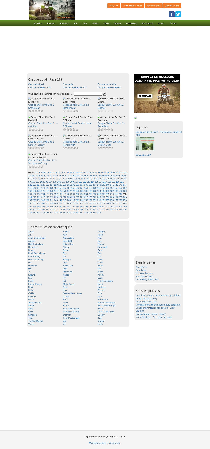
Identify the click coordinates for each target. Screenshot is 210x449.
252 (95, 200)
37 (36, 175)
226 (82, 197)
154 (69, 188)
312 (56, 209)
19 (80, 172)
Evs (99, 253)
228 (91, 197)
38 (39, 175)
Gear (100, 259)
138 (99, 185)
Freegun (67, 259)
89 (97, 178)
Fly (64, 256)
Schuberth (103, 299)
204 (86, 194)
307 (35, 209)
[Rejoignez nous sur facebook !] (172, 14)
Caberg (66, 247)
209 (108, 194)
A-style (66, 231)
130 (65, 185)
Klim (30, 278)
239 (39, 200)
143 (121, 185)
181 (86, 191)
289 (56, 206)
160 (95, 188)
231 (103, 197)
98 (125, 178)
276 (99, 203)
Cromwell (102, 247)
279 (112, 203)
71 (42, 178)
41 (48, 175)
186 (108, 191)
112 (85, 182)
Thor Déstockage (71, 318)
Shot (30, 311)
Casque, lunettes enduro (75, 87)
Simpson (32, 315)
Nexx (30, 287)
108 (68, 182)
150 (52, 188)
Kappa (66, 275)
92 (106, 178)
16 (71, 172)
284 (35, 206)
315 (69, 209)
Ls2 (65, 281)
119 (114, 182)
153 (65, 188)
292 (69, 206)
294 (78, 206)
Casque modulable (107, 84)
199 (65, 194)
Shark (66, 305)
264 (48, 203)
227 (86, 197)
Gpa (65, 262)
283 (30, 206)
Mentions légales (97, 443)
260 (30, 203)
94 (112, 178)
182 (91, 191)
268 (65, 203)
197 (56, 194)
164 (112, 188)
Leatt (30, 281)
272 (82, 203)
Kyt (64, 278)
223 (69, 197)
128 (56, 185)
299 (99, 206)
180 (82, 191)
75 (54, 178)
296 (86, 206)
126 (48, 185)
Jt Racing (67, 271)
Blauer (101, 244)
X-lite (100, 324)
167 (125, 188)
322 (99, 209)
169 (35, 191)
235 (121, 197)
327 (121, 209)
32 (120, 172)
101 (38, 182)
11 (56, 172)
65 (122, 175)
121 (122, 182)
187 (112, 191)
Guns (100, 262)
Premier (32, 296)
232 (108, 197)
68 (32, 178)
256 (112, 200)
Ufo (64, 321)
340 (78, 212)
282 (125, 203)
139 (103, 185)
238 (35, 200)
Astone (31, 241)
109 (72, 182)
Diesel (66, 250)
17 (74, 172)
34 (126, 172)
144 (125, 185)
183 (95, 191)
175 (60, 191)
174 (56, 191)
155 (73, 188)
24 (96, 172)
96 (119, 178)
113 (89, 182)
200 (69, 194)
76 (57, 178)
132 (73, 185)
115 (97, 182)
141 (112, 185)
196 (52, 194)
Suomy (101, 315)
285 (39, 206)
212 (121, 194)
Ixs (99, 268)
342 (86, 212)
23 (93, 172)
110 (76, 182)
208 (103, 194)
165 (116, 188)
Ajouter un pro (172, 5)
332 (43, 212)
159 (91, 188)
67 (29, 178)
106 (59, 182)
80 (69, 178)
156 (78, 188)
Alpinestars (68, 238)
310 (48, 209)
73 (48, 178)
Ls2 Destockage (105, 281)
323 (103, 209)
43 (54, 175)
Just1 (100, 271)
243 (56, 200)
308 (39, 209)
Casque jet (68, 84)
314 (65, 209)
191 (30, 194)
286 (43, 206)
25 (99, 172)
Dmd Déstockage (36, 253)
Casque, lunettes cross (39, 87)
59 (103, 175)
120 (118, 182)
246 (69, 200)
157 (82, 188)
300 (103, 206)
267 (60, 203)
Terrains (117, 23)
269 (69, 203)
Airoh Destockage (37, 238)
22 (89, 172)
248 (78, 200)
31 (117, 172)
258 (121, 200)
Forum (160, 23)
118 (109, 182)
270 (73, 203)
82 (75, 178)
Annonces (64, 23)
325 (112, 209)
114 (93, 182)
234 (116, 197)
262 (39, 203)
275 (95, 203)
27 (105, 172)
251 (91, 200)
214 (30, 197)
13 (62, 172)
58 (100, 175)
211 (116, 194)
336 (60, 212)
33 (123, 172)
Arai (100, 238)
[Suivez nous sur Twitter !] (178, 14)
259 (125, 200)
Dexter (31, 250)
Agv (65, 235)
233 (112, 197)
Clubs (106, 23)
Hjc (29, 268)
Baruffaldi (67, 241)
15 (68, 172)
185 (103, 191)
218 (48, 197)
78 (63, 178)
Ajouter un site (154, 5)
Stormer (67, 315)
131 (69, 185)
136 (91, 185)
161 (99, 188)
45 (60, 175)
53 (85, 175)
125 (43, 185)
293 (73, 206)
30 (114, 172)
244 (60, 200)
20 (83, 172)
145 (30, 188)
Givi (30, 262)
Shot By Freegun (71, 311)
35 (29, 175)
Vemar (101, 321)
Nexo (100, 284)
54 (88, 175)
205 (91, 194)
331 (39, 212)
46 (63, 175)
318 (82, 209)
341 (82, 212)
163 (108, 188)
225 (78, 197)
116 (101, 182)
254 (103, 200)
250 (86, 200)
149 (48, 188)
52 (82, 175)
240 (43, 200)
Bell (99, 241)
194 (43, 194)
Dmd (100, 250)
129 (60, 185)
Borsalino (32, 247)
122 (30, 185)
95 (115, 178)
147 (39, 188)
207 (99, 194)
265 (52, 203)
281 (121, 203)
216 (39, 197)
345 (99, 212)
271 (78, 203)
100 (33, 182)
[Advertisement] (105, 49)
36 (32, 175)
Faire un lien (114, 443)
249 (82, 200)
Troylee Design (35, 321)
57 (97, 175)
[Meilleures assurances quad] (157, 93)
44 (57, 175)
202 (78, 194)
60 (106, 175)
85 (85, 178)
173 (52, 191)
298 (95, 206)
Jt (29, 271)
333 (48, 212)
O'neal (101, 290)
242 (52, 200)
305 (125, 206)
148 (43, 188)
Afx (29, 235)
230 (99, 197)
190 (125, 191)
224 (73, 197)
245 (65, 200)
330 (35, 212)
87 (91, 178)
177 (69, 191)
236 (125, 197)
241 (48, 200)
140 (108, 185)
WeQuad (113, 5)
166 (121, 188)
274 (91, 203)
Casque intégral (36, 84)
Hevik (100, 265)
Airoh (100, 235)
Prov (100, 296)
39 (42, 175)
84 (82, 178)
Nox (65, 290)
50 (75, 175)
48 (69, 175)
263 (43, 203)
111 (81, 182)
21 (86, 172)
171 (43, 191)
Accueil (37, 23)
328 (125, 209)
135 (86, 185)
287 (48, 206)
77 (60, 178)
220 (56, 197)
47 (66, 175)
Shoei (100, 308)
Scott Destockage (106, 302)
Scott (65, 302)
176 (65, 191)
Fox (99, 256)
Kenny (101, 275)
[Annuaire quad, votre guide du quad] (52, 10)
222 (65, 197)
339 (73, 212)
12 (59, 172)
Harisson (32, 265)
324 (108, 209)
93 (109, 178)
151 (56, 188)
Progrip (66, 296)
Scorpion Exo (34, 302)
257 (116, 200)
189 (121, 191)
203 (82, 194)
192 (35, 194)
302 (112, 206)
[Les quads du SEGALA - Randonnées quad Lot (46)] (145, 143)
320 (90, 209)
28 (108, 172)
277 (103, 203)
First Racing (34, 256)
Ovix (100, 293)
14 (65, 172)
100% (31, 231)
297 (91, 206)
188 (116, 191)
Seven (31, 305)
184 (99, 191)
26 (102, 172)
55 (91, 175)
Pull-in (31, 299)
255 (108, 200)
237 (30, 200)
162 (103, 188)
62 (112, 175)
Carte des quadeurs (132, 5)
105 (55, 182)
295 (82, 206)
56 (94, 175)
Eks (65, 253)
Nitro (65, 287)
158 (86, 188)
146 (35, 188)
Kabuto (31, 275)
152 (60, 188)
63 (115, 175)
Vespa (31, 324)
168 (30, 191)
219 (52, 197)
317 (77, 209)
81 (72, 178)
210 (112, 194)
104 (51, 182)
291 (65, 206)
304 (121, 206)
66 (125, 175)
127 (52, 185)
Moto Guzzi (68, 284)
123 (35, 185)
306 (30, 209)
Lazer (100, 278)
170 (39, 191)
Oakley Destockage (72, 293)
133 (78, 185)
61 (109, 175)
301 (108, 206)
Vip (64, 324)
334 (52, 212)
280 (116, 203)
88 (94, 178)
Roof (65, 299)
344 (95, 212)
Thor (30, 318)
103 (46, 182)
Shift (30, 308)
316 (73, 209)
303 (116, 206)
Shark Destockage (107, 305)
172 (48, 191)
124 (39, 185)
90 (100, 178)
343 (91, 212)
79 (66, 178)
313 (60, 209)
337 (65, 212)
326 (116, 209)
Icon (65, 268)
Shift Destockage (71, 308)
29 (111, 172)
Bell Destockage (36, 244)
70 (39, 178)
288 (52, 206)
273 (86, 203)
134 (82, 185)
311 (52, 209)
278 (108, 203)
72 (45, 178)
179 (78, 191)
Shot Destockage (106, 311)
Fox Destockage (36, 259)
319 (86, 209)
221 (60, 197)
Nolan (31, 290)
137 (95, 185)
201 (73, 194)
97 (122, 178)
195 (48, 194)
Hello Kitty (68, 265)
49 (72, 175)
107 (63, 182)
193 (39, 194)
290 (60, 206)
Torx (100, 318)
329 (30, 212)
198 (60, 194)
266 (56, 203)
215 (35, 197)
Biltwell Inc (68, 244)
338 (69, 212)
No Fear (102, 287)
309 (43, 209)
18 (77, 172)
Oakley (31, 293)
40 (45, 175)
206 (95, 194)
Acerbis (101, 231)
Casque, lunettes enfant (109, 87)
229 (95, 197)
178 (73, 191)
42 (51, 175)
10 (53, 172)
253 (99, 200)
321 (95, 209)
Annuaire (51, 23)
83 (79, 178)
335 (56, 212)
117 (105, 182)
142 (116, 185)
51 (79, 175)
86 (88, 178)
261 (35, 203)
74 (51, 178)
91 (103, 178)
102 (42, 182)
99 (29, 182)
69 (36, 178)
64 (119, 175)
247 (73, 200)
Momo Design (35, 284)
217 (43, 197)
